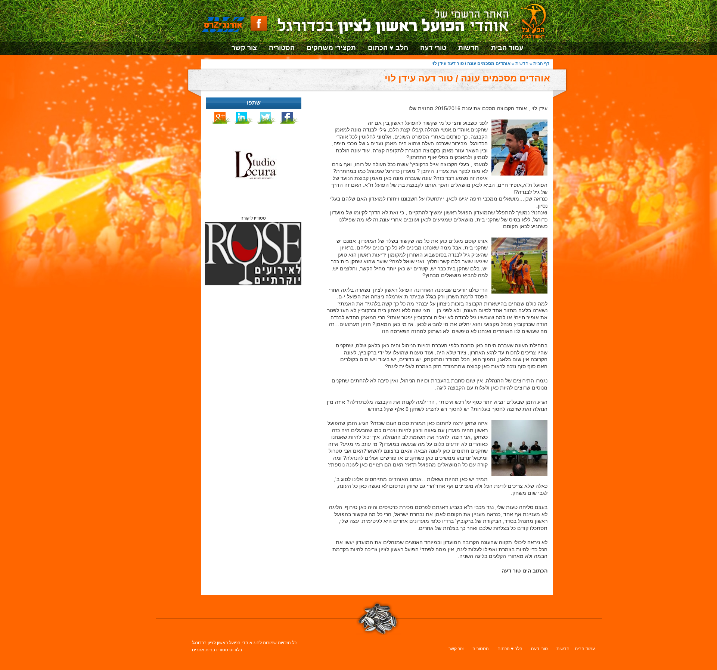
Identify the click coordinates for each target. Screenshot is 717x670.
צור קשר (244, 48)
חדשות (468, 48)
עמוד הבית (507, 48)
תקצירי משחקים (331, 48)
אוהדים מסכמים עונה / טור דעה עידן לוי (467, 78)
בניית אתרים (203, 649)
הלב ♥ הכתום (388, 48)
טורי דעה (433, 48)
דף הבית (541, 63)
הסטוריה (282, 48)
